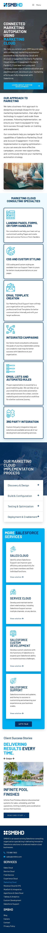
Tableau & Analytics (11, 896)
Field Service (9, 875)
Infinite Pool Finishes (16, 791)
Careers (7, 919)
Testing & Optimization (21, 506)
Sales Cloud (8, 867)
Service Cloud (9, 871)
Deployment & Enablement (22, 516)
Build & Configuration (20, 495)
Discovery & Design (18, 485)
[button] (23, 485)
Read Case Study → (16, 815)
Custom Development (12, 900)
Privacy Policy (9, 926)
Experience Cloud (11, 878)
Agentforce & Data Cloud (13, 893)
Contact (7, 922)
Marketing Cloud (10, 882)
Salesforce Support (11, 904)
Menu (38, 5)
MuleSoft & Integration (13, 889)
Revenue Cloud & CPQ (12, 886)
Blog (5, 915)
